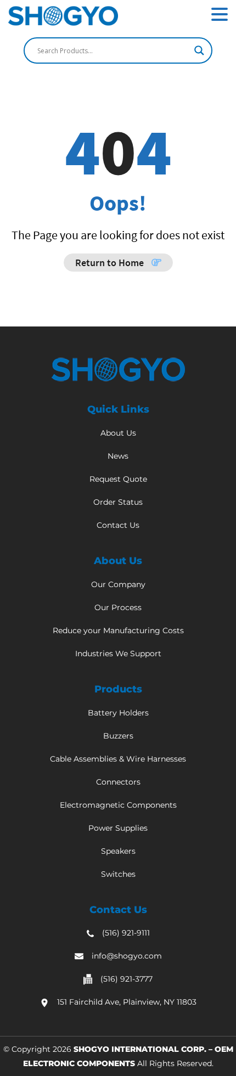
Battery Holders (118, 713)
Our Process (118, 607)
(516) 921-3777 (126, 979)
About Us (118, 433)
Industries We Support (118, 653)
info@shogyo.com (127, 956)
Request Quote (118, 479)
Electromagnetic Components (118, 805)
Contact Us (118, 525)
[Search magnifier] (199, 50)
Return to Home (110, 262)
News (118, 456)
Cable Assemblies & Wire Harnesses (118, 759)
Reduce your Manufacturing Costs (118, 630)
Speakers (118, 851)
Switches (118, 874)
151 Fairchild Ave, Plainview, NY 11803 (126, 1002)
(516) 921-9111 (126, 933)
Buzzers (118, 736)
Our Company (118, 584)
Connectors (118, 782)
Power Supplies (118, 828)
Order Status (118, 502)
